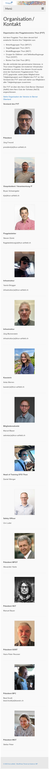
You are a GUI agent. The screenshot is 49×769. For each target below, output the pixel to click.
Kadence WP (34, 764)
